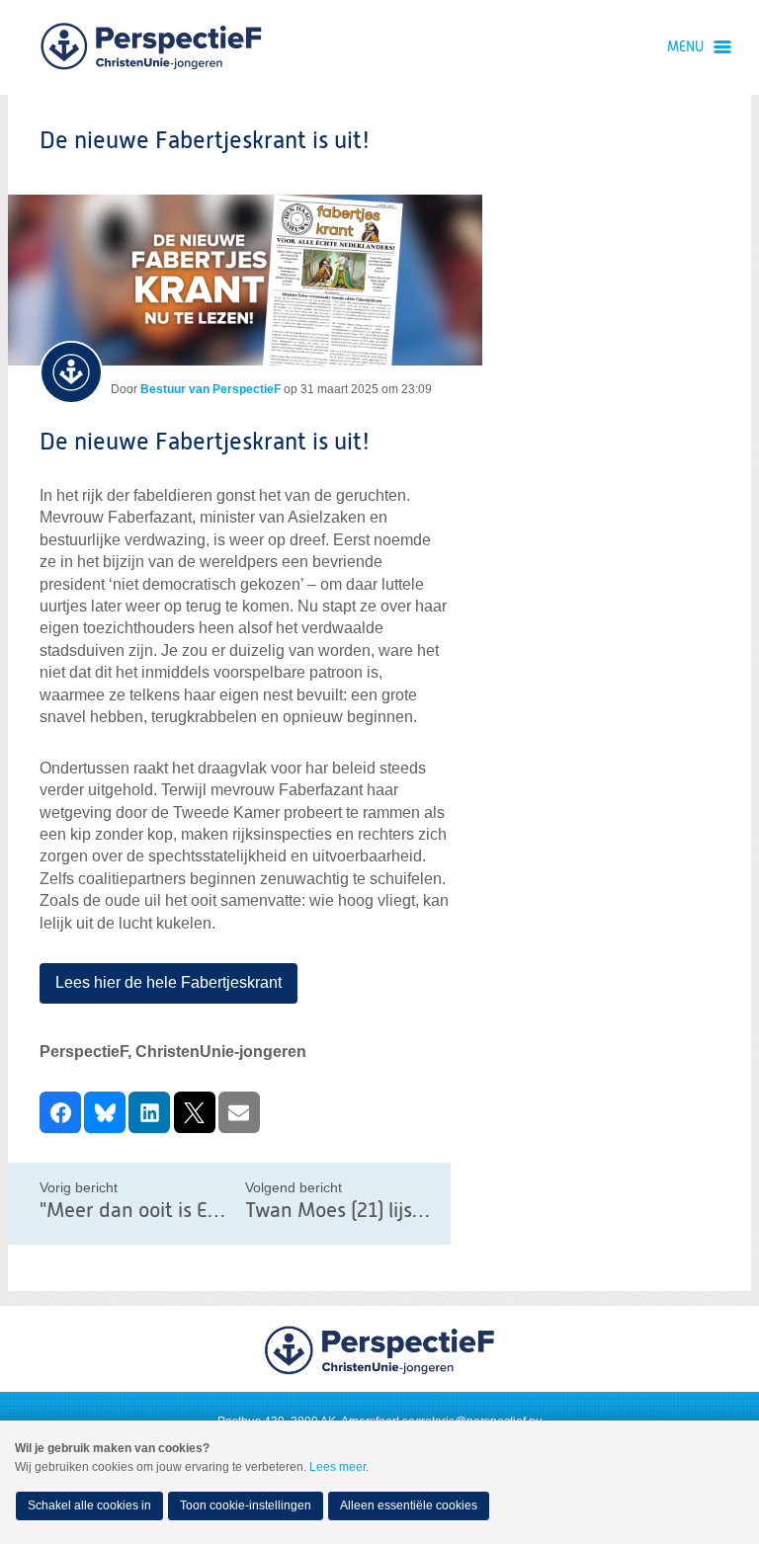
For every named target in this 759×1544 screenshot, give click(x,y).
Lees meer (337, 1467)
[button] (60, 1112)
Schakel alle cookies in (89, 1505)
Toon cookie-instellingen (245, 1505)
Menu (685, 47)
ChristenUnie (151, 47)
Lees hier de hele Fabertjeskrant (168, 982)
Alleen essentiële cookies (408, 1505)
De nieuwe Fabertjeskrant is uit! (205, 442)
